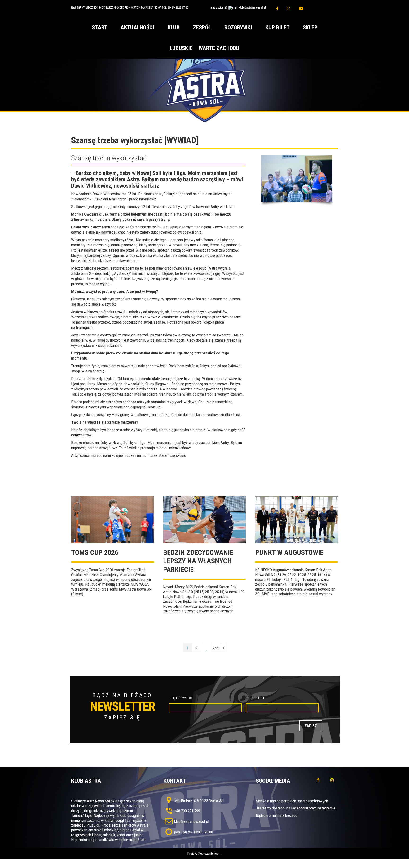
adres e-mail (255, 697)
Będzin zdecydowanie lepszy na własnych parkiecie (198, 561)
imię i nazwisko (180, 697)
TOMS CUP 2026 (94, 552)
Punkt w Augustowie (289, 552)
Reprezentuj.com (209, 853)
